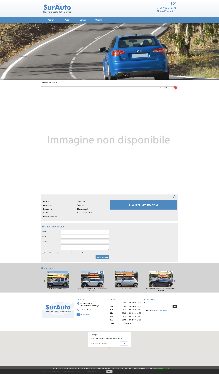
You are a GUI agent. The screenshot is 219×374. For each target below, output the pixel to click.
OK (124, 343)
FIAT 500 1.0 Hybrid (126, 288)
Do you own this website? (99, 343)
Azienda (51, 20)
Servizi (83, 20)
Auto (67, 20)
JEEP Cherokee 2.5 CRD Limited (58, 288)
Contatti (98, 20)
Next (174, 281)
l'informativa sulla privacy (56, 253)
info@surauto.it (85, 314)
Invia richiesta (102, 257)
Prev (44, 281)
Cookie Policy (163, 368)
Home (53, 82)
